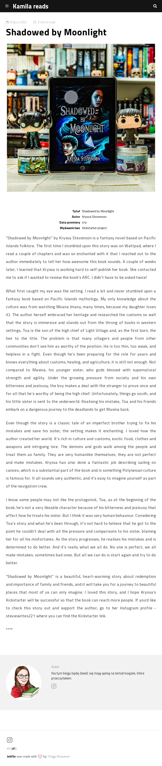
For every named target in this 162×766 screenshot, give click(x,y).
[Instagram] (54, 687)
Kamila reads (30, 6)
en (8, 748)
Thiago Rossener (58, 756)
